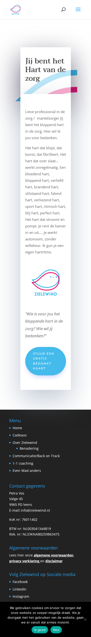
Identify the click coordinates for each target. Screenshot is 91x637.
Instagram (21, 596)
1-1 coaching (23, 463)
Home (17, 428)
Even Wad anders (27, 470)
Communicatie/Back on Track (36, 456)
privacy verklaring (24, 561)
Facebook (20, 581)
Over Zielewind (25, 442)
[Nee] (85, 619)
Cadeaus (20, 435)
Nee (56, 630)
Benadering (29, 448)
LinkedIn (20, 589)
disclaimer (54, 561)
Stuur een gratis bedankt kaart (43, 361)
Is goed (40, 630)
